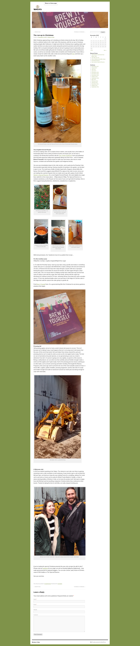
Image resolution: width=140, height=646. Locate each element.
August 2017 (94, 67)
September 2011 (95, 87)
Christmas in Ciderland (79, 31)
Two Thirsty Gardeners (65, 155)
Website (35, 609)
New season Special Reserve (98, 62)
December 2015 (95, 73)
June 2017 (94, 70)
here (73, 54)
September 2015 (95, 78)
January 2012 (95, 82)
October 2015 (95, 76)
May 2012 (94, 79)
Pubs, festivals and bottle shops (98, 59)
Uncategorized (47, 583)
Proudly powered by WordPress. (99, 642)
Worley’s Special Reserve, (41, 175)
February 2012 (95, 81)
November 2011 (95, 84)
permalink (60, 583)
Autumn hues (37, 31)
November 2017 (95, 66)
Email (35, 604)
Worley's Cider (51, 37)
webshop (45, 568)
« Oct (91, 50)
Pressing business (96, 60)
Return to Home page (51, 3)
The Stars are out (95, 57)
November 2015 (95, 75)
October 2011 (94, 85)
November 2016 (95, 72)
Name (35, 599)
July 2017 (94, 69)
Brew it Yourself (40, 284)
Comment (36, 614)
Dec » (105, 50)
